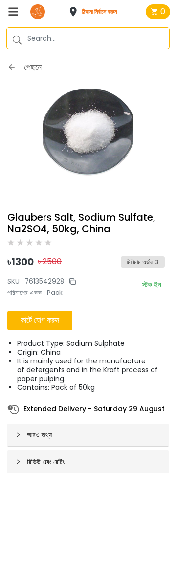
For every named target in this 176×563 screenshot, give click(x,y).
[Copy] (70, 281)
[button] (96, 12)
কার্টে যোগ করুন (40, 320)
